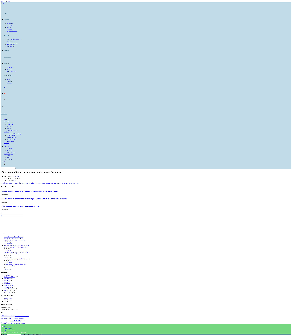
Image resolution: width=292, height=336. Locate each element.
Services (6, 132)
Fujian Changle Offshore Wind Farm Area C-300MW (20, 206)
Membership (7, 145)
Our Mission (10, 148)
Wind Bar (9, 128)
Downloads (7, 278)
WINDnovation (8, 298)
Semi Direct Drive (8, 323)
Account (9, 159)
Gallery (9, 126)
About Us (6, 146)
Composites (17, 316)
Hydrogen (7, 280)
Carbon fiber (8, 315)
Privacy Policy (8, 328)
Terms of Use (7, 326)
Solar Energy (7, 287)
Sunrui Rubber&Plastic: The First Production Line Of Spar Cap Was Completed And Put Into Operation (14, 238)
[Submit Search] (15, 168)
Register (9, 157)
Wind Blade (22, 323)
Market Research (12, 137)
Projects (6, 121)
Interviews (10, 123)
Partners (6, 143)
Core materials (23, 316)
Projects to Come (12, 130)
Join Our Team (11, 152)
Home (5, 119)
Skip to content (5, 1)
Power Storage (8, 285)
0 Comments (8, 243)
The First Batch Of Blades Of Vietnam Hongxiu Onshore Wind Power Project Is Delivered (34, 199)
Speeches (10, 124)
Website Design (11, 139)
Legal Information (9, 330)
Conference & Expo (9, 277)
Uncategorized (8, 290)
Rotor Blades (23, 320)
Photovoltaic (7, 283)
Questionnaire (11, 135)
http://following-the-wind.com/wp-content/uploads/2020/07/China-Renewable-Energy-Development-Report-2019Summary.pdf (40, 183)
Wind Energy (8, 292)
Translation (10, 141)
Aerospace (7, 275)
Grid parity (5, 318)
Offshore (11, 318)
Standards (18, 323)
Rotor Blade (16, 321)
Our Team (10, 150)
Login (8, 155)
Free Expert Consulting (14, 134)
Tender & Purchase (9, 289)
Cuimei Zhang (15, 176)
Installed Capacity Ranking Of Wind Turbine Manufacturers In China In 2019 (29, 191)
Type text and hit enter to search (32, 334)
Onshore (16, 318)
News (14, 180)
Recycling (8, 320)
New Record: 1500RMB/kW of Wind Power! (16, 259)
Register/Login (8, 154)
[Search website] (4, 106)
